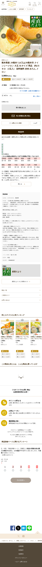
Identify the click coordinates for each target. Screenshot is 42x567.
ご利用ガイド (6, 295)
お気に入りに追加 (17, 123)
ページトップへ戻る (37, 532)
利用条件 (21, 550)
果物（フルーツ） (21, 540)
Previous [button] (3, 36)
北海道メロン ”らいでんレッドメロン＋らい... (22, 337)
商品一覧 (4, 290)
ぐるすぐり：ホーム (7, 540)
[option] (21, 37)
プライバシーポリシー (21, 558)
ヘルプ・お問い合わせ (21, 561)
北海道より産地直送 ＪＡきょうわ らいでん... (7, 337)
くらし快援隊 (19, 344)
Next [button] (38, 36)
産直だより (4, 344)
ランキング (30, 9)
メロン (32, 540)
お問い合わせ (6, 300)
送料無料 (21, 9)
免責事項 (21, 554)
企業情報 (21, 546)
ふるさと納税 (12, 9)
